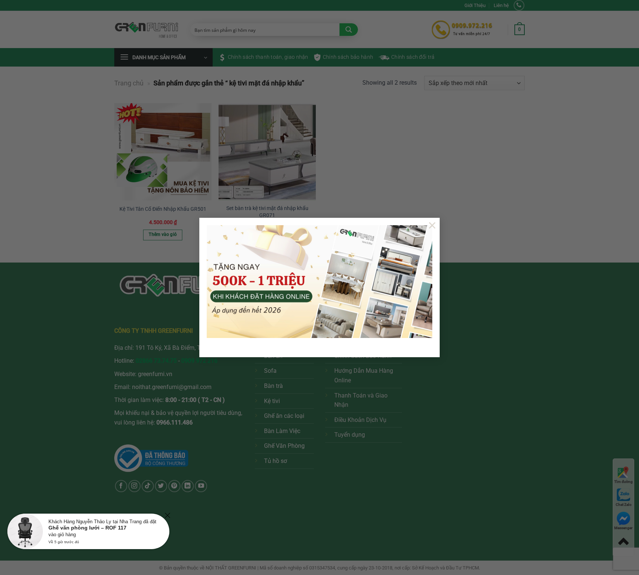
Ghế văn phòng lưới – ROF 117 (87, 528)
